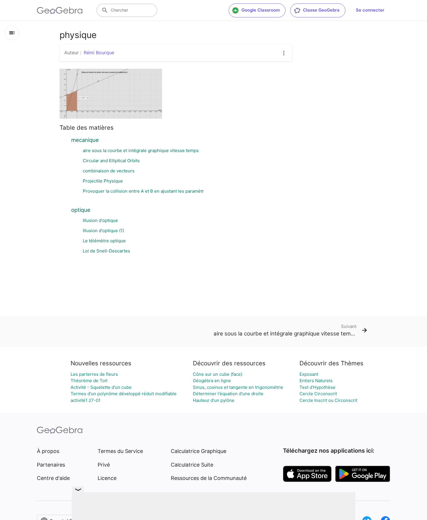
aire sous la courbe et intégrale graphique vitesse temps (141, 150)
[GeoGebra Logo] (59, 10)
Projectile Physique (103, 181)
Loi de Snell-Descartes (106, 251)
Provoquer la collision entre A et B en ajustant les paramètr (143, 191)
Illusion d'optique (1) (103, 230)
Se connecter (370, 10)
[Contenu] (12, 33)
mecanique (85, 140)
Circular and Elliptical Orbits (111, 160)
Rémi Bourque (99, 52)
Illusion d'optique (100, 220)
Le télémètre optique (104, 240)
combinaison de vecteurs (108, 171)
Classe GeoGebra (321, 10)
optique (80, 210)
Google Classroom (260, 10)
